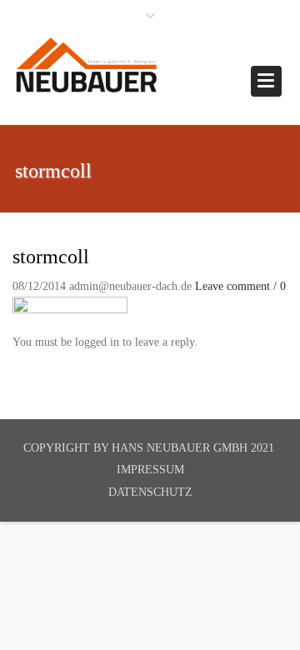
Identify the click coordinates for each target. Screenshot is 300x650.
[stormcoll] (70, 306)
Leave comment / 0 (240, 286)
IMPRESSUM (150, 469)
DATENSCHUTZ (150, 492)
